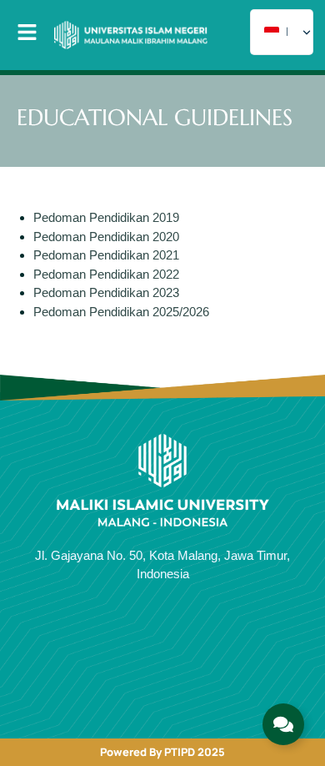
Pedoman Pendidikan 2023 (106, 292)
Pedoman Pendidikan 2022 (106, 274)
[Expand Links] (283, 724)
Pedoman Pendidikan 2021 (106, 255)
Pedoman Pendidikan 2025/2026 (121, 312)
